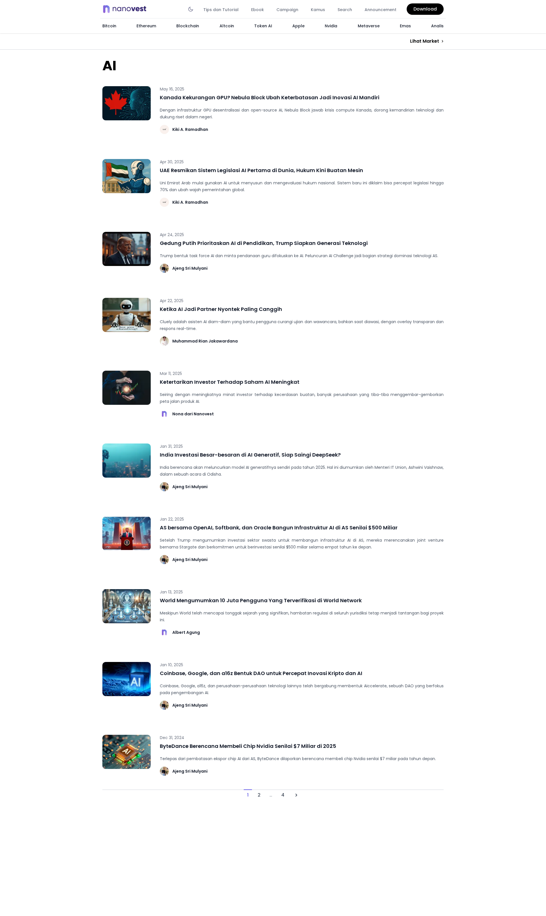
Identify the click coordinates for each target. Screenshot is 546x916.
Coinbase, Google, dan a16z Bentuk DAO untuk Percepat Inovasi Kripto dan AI (261, 673)
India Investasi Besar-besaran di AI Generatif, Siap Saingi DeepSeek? (250, 454)
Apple (298, 26)
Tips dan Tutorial (221, 10)
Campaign (287, 10)
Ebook (257, 10)
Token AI (263, 26)
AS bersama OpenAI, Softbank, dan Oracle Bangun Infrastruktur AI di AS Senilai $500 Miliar (279, 527)
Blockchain (187, 26)
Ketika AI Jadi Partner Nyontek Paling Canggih (221, 309)
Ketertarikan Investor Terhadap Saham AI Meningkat (229, 381)
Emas (405, 26)
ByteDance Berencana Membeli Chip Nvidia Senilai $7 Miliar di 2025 (248, 746)
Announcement (380, 10)
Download (425, 9)
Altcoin (227, 26)
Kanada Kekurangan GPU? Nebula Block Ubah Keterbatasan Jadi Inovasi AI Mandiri (269, 97)
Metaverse (369, 26)
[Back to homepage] (126, 9)
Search (345, 10)
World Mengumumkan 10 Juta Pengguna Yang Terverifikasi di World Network (261, 600)
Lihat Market (424, 41)
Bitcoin (109, 26)
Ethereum (146, 26)
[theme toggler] (191, 9)
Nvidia (331, 26)
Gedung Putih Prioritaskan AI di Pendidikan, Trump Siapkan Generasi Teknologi (264, 243)
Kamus (318, 10)
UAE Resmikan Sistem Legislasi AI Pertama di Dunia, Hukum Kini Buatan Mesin (261, 170)
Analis (437, 26)
